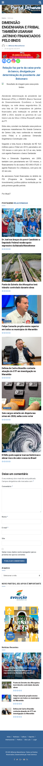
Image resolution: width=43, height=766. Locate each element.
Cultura (23, 737)
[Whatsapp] (18, 61)
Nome (5, 517)
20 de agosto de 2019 (12, 49)
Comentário (7, 486)
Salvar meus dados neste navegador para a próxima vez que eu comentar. (19, 553)
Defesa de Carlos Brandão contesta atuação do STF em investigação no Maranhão (19, 371)
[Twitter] (9, 61)
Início (9, 737)
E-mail (5, 527)
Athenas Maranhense (16, 46)
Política (19, 740)
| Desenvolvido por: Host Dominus (25, 754)
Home (4, 18)
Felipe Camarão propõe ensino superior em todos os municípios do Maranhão (26, 698)
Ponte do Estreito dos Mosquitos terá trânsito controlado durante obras (26, 685)
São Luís (27, 740)
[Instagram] (13, 61)
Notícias (10, 18)
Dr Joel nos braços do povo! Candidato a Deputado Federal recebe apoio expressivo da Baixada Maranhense (21, 242)
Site (3, 538)
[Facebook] (4, 61)
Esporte (31, 737)
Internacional (9, 740)
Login (35, 740)
